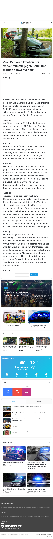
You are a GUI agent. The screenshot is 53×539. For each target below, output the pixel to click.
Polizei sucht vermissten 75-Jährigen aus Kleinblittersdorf (25, 431)
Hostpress (27, 534)
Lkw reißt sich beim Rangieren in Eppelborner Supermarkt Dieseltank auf (17, 294)
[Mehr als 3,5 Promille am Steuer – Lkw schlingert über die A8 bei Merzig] (7, 414)
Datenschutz (49, 534)
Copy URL (33, 274)
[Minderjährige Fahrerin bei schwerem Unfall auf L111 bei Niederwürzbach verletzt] (10, 341)
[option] (26, 293)
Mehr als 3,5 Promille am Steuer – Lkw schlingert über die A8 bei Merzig (28, 412)
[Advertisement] (26, 11)
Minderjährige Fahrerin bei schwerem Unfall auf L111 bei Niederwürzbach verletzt (10, 348)
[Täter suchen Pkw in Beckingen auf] (14, 453)
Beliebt (13, 401)
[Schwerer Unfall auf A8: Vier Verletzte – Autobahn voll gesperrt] (7, 408)
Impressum (43, 534)
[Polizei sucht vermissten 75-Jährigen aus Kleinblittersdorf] (7, 432)
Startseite (38, 534)
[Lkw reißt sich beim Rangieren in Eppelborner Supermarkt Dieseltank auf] (7, 426)
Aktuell (6, 288)
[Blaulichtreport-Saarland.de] (26, 23)
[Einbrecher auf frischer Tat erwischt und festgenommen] (38, 480)
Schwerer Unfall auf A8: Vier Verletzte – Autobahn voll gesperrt (26, 406)
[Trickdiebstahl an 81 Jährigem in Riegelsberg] (14, 480)
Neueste (39, 401)
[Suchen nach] (51, 23)
